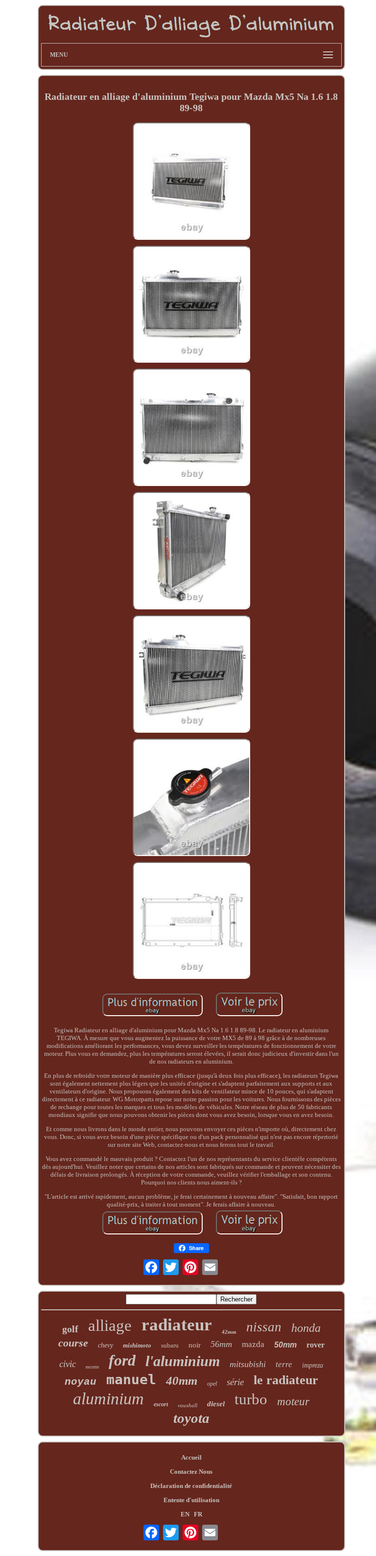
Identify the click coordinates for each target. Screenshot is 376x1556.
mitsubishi (248, 1364)
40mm (181, 1380)
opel (212, 1383)
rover (315, 1345)
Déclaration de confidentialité (191, 1485)
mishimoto (137, 1345)
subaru (170, 1345)
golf (70, 1329)
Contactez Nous (191, 1471)
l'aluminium (182, 1361)
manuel (131, 1379)
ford (122, 1360)
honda (306, 1328)
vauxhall (187, 1405)
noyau (80, 1382)
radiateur (176, 1324)
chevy (105, 1345)
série (235, 1382)
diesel (216, 1404)
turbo (251, 1399)
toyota (191, 1418)
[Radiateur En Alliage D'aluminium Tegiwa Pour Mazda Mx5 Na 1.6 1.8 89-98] (191, 182)
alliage (110, 1325)
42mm (229, 1332)
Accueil (191, 1457)
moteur (293, 1401)
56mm (221, 1344)
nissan (264, 1327)
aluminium (108, 1399)
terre (284, 1364)
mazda (253, 1344)
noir (194, 1345)
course (73, 1343)
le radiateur (286, 1380)
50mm (285, 1345)
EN (185, 1514)
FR (198, 1514)
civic (67, 1364)
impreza (312, 1365)
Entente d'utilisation (191, 1500)
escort (161, 1404)
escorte (92, 1367)
